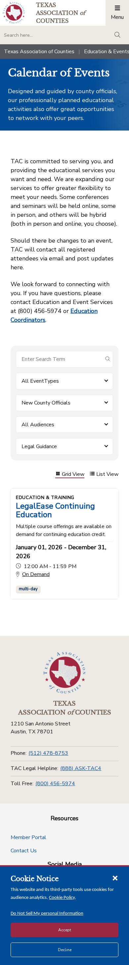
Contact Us (24, 850)
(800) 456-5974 (55, 783)
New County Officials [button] (46, 402)
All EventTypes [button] (40, 381)
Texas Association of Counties (39, 51)
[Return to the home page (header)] (14, 12)
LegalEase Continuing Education (55, 510)
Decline (64, 949)
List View (107, 474)
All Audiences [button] (38, 424)
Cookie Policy (62, 897)
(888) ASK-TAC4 (80, 768)
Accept (64, 930)
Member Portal (28, 837)
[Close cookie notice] (115, 877)
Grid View (73, 474)
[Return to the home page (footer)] (64, 673)
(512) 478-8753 (48, 753)
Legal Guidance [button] (39, 446)
